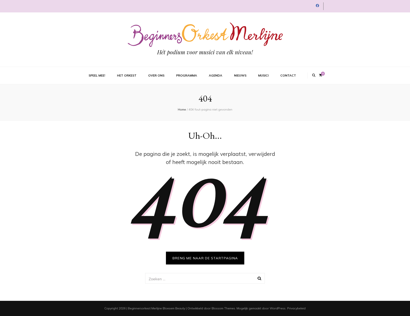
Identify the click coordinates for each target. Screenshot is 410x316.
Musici (263, 75)
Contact (288, 75)
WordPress (278, 308)
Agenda (215, 75)
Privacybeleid (296, 308)
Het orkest (126, 75)
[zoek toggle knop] (313, 75)
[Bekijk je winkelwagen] (320, 75)
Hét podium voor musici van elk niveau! (205, 52)
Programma (186, 75)
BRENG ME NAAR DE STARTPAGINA (205, 258)
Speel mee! (97, 75)
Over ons (156, 75)
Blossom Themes (223, 308)
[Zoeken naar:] (199, 278)
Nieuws (240, 75)
